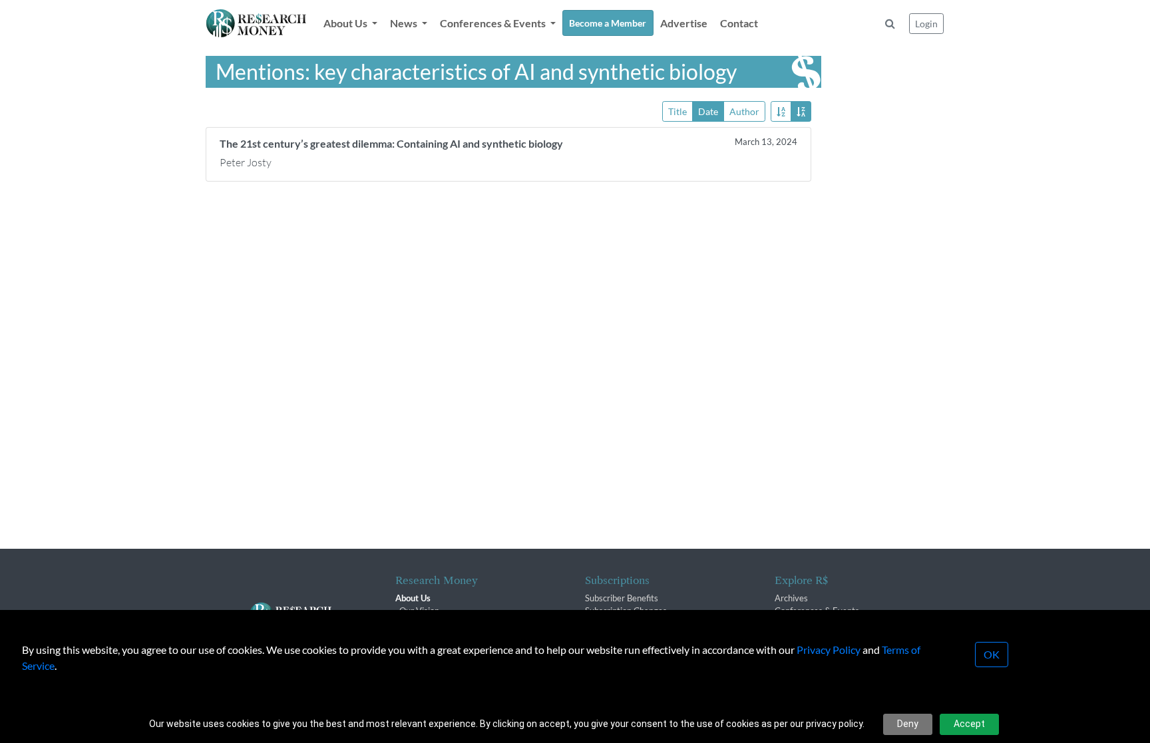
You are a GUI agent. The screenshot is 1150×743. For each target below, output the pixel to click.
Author (744, 111)
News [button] (404, 23)
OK (992, 654)
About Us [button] (346, 23)
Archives (791, 598)
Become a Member (607, 23)
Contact (739, 23)
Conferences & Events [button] (494, 23)
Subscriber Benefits (621, 598)
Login (926, 23)
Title (677, 111)
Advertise (683, 23)
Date (708, 111)
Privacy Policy (829, 649)
